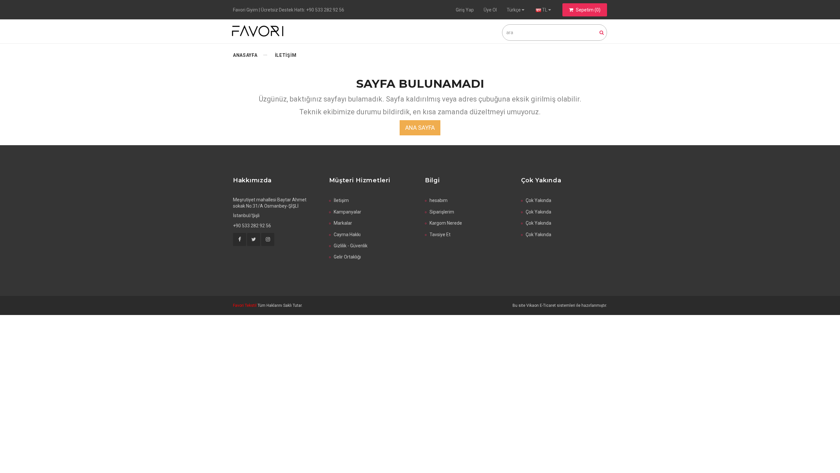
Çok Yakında (538, 200)
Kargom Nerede (446, 223)
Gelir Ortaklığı (347, 256)
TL (544, 9)
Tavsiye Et (440, 234)
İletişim (341, 200)
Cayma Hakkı (347, 234)
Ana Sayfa (420, 127)
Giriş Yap (465, 9)
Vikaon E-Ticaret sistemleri (550, 305)
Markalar (343, 223)
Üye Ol (490, 9)
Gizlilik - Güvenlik (351, 245)
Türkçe (514, 9)
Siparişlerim (442, 211)
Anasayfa (245, 55)
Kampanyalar (347, 211)
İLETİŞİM (286, 55)
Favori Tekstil (245, 305)
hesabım (439, 200)
